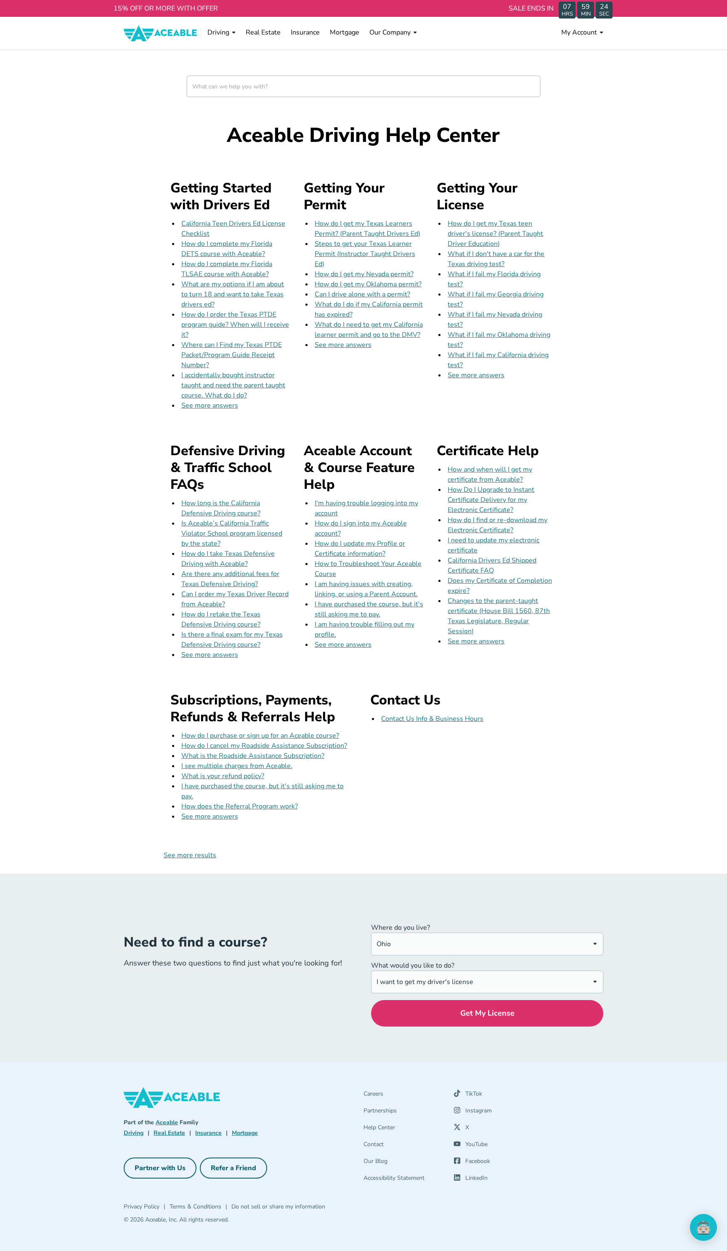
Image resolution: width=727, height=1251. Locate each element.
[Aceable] (160, 33)
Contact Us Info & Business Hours (432, 718)
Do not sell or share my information (278, 1207)
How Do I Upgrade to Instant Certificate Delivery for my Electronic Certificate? (491, 500)
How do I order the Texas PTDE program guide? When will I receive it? (235, 324)
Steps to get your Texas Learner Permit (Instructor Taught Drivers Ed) (365, 254)
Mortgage (344, 32)
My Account (579, 32)
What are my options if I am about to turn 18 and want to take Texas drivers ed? (232, 294)
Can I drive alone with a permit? (362, 294)
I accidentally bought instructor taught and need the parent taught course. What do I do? (233, 385)
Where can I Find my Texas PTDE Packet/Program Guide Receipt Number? (231, 355)
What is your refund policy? (222, 776)
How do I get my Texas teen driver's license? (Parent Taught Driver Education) (495, 233)
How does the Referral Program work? (239, 806)
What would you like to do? (412, 965)
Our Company (390, 32)
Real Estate (263, 32)
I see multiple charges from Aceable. (236, 766)
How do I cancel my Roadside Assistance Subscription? (264, 745)
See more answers (209, 405)
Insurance (305, 32)
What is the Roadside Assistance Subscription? (252, 755)
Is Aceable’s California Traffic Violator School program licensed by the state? (231, 533)
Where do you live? (400, 927)
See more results (190, 855)
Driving (218, 32)
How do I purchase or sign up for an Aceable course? (260, 735)
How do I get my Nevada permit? (364, 274)
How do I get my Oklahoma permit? (368, 284)
